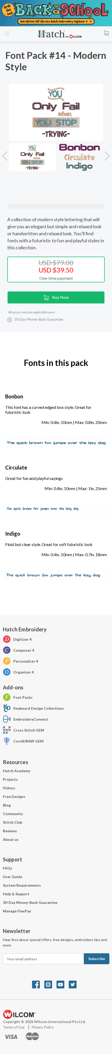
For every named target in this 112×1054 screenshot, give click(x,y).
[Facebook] (38, 984)
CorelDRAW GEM (28, 741)
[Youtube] (63, 984)
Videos (9, 788)
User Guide (12, 876)
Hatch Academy (16, 771)
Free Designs (14, 796)
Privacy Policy (43, 1027)
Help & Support (16, 894)
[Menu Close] (7, 33)
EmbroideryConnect (30, 719)
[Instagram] (50, 984)
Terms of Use (14, 1027)
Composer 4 (23, 650)
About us (10, 839)
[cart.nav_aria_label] (106, 32)
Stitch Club (12, 822)
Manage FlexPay (17, 911)
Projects (10, 779)
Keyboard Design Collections (38, 708)
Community (13, 813)
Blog (7, 805)
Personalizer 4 (25, 661)
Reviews (10, 831)
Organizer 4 (23, 672)
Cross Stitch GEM (28, 730)
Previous (5, 153)
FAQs (7, 868)
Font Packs (23, 697)
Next (107, 153)
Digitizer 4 (22, 639)
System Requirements (22, 885)
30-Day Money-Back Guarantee (30, 902)
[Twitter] (74, 984)
